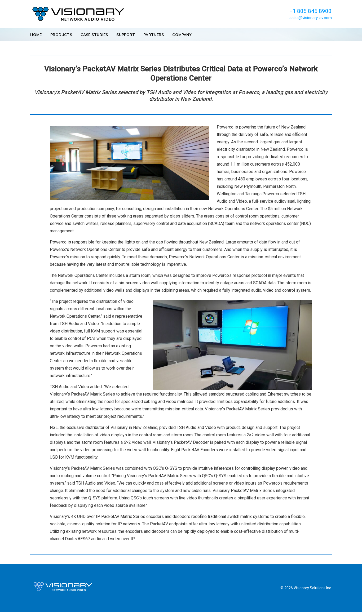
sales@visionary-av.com (310, 17)
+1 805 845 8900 (310, 11)
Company (181, 34)
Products (61, 34)
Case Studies (94, 34)
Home (36, 34)
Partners (153, 34)
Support (125, 34)
